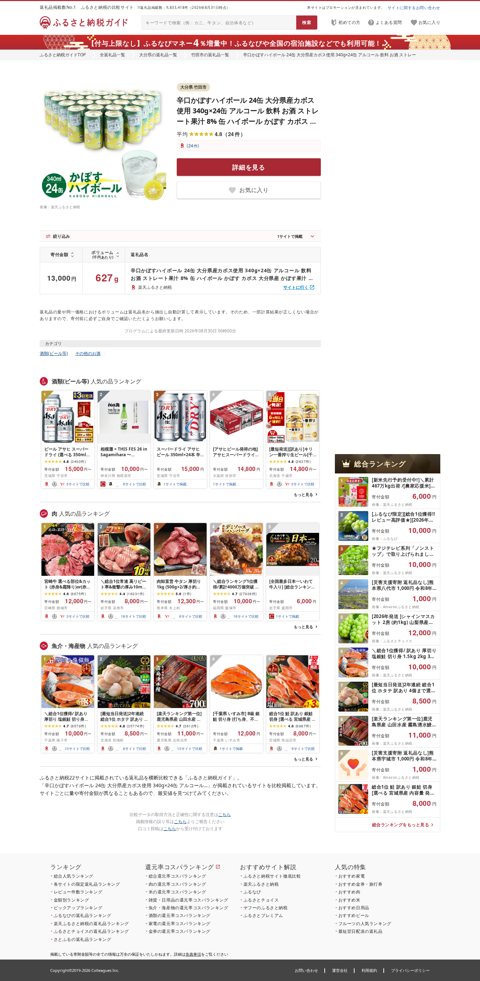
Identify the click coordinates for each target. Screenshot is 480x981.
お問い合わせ (306, 970)
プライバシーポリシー (410, 970)
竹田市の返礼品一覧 (210, 55)
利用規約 (369, 970)
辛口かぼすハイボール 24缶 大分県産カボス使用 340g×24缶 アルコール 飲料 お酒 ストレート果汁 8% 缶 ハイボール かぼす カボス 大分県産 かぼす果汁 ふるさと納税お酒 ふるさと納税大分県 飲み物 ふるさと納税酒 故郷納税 (222, 274)
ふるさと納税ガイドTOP (63, 55)
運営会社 (340, 970)
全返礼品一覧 (112, 55)
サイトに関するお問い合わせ (414, 7)
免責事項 (193, 954)
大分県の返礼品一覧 (158, 55)
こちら (224, 814)
